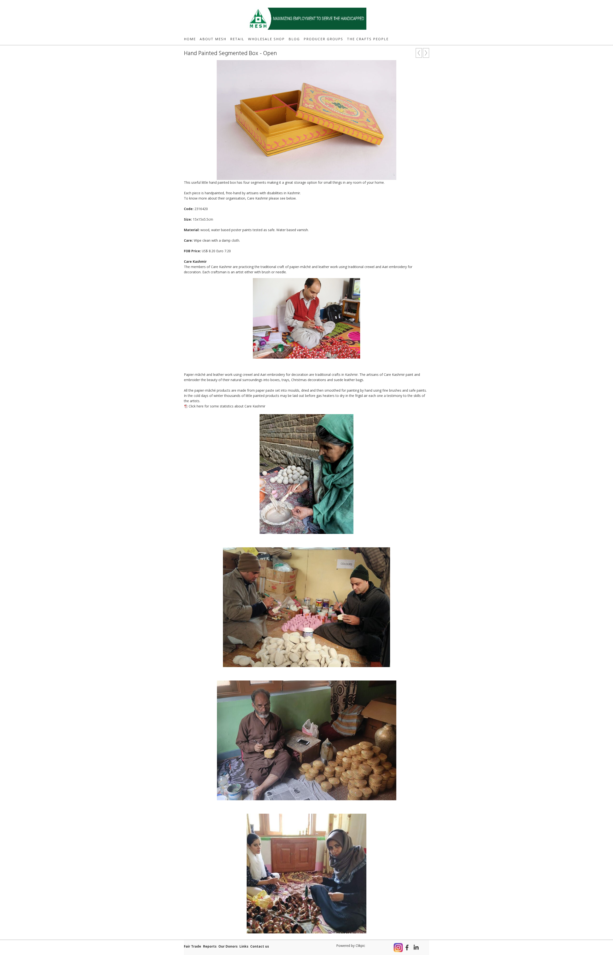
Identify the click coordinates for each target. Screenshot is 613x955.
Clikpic (360, 945)
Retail (237, 39)
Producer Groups (323, 39)
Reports (209, 946)
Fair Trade (192, 946)
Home (190, 39)
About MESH (213, 39)
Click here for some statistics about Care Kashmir (227, 406)
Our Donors (228, 946)
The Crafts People (368, 39)
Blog (294, 39)
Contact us (259, 946)
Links (243, 946)
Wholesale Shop (266, 39)
